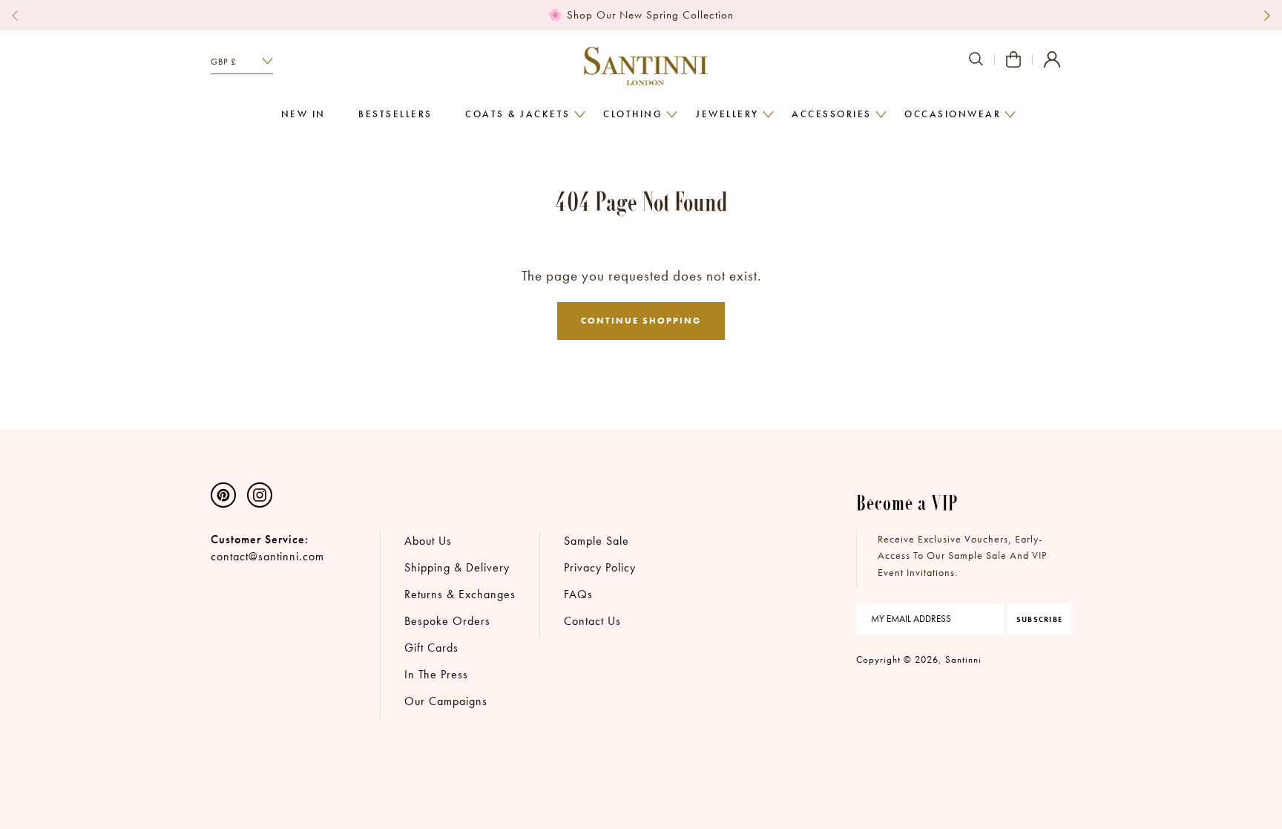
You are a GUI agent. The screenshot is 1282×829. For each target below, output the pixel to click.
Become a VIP (907, 502)
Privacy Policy (600, 567)
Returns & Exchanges (460, 594)
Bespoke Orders (447, 621)
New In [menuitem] (303, 114)
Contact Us (592, 621)
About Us (428, 540)
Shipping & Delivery (457, 567)
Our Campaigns (445, 701)
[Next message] (1267, 15)
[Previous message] (15, 15)
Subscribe (1039, 619)
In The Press (436, 674)
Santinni (963, 659)
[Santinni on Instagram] (260, 493)
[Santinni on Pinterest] (223, 493)
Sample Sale (596, 540)
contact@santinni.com (267, 556)
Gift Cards (431, 647)
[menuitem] (518, 115)
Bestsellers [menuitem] (395, 114)
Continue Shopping (641, 321)
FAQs (578, 594)
